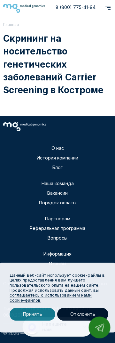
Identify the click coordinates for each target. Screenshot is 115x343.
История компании (57, 157)
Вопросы (57, 238)
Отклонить (82, 314)
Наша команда (58, 183)
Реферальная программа (57, 228)
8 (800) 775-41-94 (76, 7)
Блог (57, 167)
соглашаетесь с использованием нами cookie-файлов (51, 297)
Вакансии (57, 193)
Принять (32, 314)
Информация (57, 254)
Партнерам (57, 218)
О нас (57, 148)
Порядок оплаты (57, 202)
